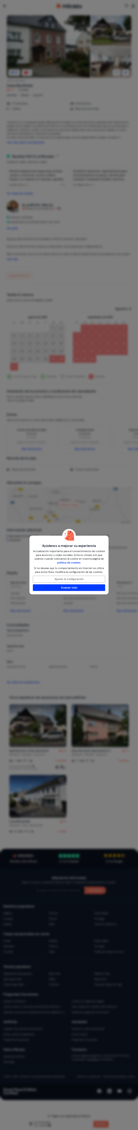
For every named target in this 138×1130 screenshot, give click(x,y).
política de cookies (68, 562)
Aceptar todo (69, 587)
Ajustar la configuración (69, 579)
